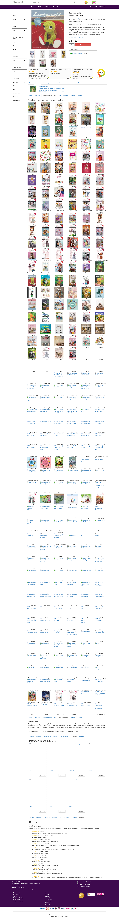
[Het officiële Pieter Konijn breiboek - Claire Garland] (45, 131)
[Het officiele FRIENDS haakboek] (59, 156)
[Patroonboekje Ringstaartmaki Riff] (86, 254)
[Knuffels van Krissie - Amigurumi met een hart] (32, 708)
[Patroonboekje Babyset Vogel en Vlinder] (32, 623)
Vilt (13, 42)
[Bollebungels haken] (86, 696)
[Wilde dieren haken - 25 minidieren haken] (86, 119)
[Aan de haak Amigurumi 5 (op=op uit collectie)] (100, 696)
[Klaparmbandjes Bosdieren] (72, 180)
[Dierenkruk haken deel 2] (86, 575)
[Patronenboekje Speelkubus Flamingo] (32, 684)
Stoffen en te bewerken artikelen (18, 38)
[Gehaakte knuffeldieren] (100, 304)
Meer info (37, 83)
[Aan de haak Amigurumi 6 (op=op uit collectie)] (59, 708)
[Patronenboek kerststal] (100, 538)
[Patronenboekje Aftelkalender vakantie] (45, 538)
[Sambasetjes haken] (72, 684)
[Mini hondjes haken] (86, 414)
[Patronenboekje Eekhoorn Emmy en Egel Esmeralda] (86, 389)
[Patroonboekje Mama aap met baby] (32, 242)
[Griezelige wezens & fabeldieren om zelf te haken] (100, 486)
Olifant (31, 806)
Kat (30, 770)
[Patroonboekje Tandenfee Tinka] (32, 599)
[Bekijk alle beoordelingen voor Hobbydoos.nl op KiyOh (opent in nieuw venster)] (87, 2)
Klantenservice (17, 893)
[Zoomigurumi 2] (32, 280)
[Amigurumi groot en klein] (45, 474)
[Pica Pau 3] (32, 341)
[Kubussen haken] (86, 672)
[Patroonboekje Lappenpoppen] (72, 341)
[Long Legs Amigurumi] (59, 635)
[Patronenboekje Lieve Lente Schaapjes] (59, 450)
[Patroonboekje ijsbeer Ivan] (45, 353)
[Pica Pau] (59, 292)
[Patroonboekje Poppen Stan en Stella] (100, 611)
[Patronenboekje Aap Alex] (32, 377)
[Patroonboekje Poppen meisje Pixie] (45, 599)
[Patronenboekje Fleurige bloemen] (59, 218)
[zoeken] (74, 2)
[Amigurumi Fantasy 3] (32, 180)
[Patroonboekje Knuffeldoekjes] (32, 266)
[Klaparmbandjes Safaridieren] (45, 192)
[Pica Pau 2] (59, 304)
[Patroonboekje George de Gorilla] (72, 402)
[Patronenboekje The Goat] (45, 402)
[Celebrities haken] (100, 524)
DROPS (47, 894)
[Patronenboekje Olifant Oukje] (100, 438)
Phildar (14, 85)
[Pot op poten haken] (72, 280)
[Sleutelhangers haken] (45, 672)
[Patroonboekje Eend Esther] (59, 389)
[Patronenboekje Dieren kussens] (32, 587)
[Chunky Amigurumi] (59, 107)
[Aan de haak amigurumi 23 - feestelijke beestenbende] (100, 708)
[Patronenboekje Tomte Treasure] (45, 511)
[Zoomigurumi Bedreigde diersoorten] (32, 353)
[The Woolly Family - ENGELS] (59, 317)
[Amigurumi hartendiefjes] (72, 292)
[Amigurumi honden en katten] (72, 365)
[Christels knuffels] (72, 474)
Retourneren (16, 894)
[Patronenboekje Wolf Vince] (72, 696)
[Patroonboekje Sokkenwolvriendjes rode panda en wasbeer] (72, 353)
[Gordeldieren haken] (32, 365)
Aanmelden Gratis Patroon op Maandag (22, 889)
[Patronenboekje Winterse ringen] (72, 377)
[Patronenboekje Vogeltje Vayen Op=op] (45, 168)
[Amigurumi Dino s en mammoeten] (100, 292)
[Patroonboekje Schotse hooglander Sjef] (100, 254)
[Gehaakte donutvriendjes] (100, 623)
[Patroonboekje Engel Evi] (59, 623)
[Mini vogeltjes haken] (45, 462)
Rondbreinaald (17, 899)
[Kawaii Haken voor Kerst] (45, 156)
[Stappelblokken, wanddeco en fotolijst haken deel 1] (45, 119)
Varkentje (71, 770)
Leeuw (90, 770)
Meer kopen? (78, 18)
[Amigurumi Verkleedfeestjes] (100, 168)
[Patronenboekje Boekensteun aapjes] (45, 377)
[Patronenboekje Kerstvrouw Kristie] (32, 550)
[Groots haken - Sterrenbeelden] (45, 696)
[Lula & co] (72, 611)
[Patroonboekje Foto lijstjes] (86, 341)
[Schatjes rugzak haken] (32, 168)
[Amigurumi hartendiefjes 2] (32, 329)
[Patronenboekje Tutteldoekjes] (59, 204)
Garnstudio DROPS (17, 67)
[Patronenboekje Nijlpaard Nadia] (86, 438)
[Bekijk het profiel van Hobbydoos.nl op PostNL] (91, 894)
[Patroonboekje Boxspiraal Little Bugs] (100, 450)
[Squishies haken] (86, 131)
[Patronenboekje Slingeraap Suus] (59, 242)
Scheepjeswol (16, 96)
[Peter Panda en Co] (32, 486)
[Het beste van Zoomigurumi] (100, 317)
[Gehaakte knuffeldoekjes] (45, 204)
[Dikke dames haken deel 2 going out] (100, 659)
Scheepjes (47, 904)
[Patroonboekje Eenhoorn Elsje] (72, 254)
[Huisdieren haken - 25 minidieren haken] (45, 341)
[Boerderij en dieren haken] (100, 119)
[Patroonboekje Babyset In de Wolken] (59, 647)
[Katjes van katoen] (45, 426)
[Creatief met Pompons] (72, 156)
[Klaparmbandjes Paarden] (32, 192)
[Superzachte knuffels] (45, 292)
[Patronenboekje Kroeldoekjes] (72, 204)
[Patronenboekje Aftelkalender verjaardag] (59, 538)
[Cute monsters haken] (59, 659)
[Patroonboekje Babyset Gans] (100, 389)
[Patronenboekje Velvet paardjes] (32, 450)
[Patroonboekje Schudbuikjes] (100, 230)
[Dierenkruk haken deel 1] (72, 575)
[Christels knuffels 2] (86, 474)
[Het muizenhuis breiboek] (59, 438)
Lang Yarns (15, 82)
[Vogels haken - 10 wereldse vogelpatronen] (59, 462)
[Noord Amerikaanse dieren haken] (32, 107)
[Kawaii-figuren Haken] (100, 144)
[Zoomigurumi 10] (32, 317)
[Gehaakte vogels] (59, 168)
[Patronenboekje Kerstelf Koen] (32, 575)
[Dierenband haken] (32, 131)
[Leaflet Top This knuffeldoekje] (59, 192)
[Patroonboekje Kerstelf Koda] (45, 575)
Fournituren (15, 23)
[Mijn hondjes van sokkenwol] (100, 402)
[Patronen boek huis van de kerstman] (45, 562)
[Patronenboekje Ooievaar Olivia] (59, 254)
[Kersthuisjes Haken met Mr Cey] (100, 550)
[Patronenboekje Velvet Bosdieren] (86, 317)
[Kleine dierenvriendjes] (86, 230)
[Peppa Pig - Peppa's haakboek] (86, 365)
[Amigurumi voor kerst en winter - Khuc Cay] (32, 156)
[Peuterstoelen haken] (100, 575)
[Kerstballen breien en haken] (32, 562)
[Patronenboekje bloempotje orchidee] (86, 218)
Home (32, 6)
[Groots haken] (86, 684)
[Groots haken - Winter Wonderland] (100, 684)
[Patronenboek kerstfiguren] (59, 550)
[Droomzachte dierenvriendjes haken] (59, 365)
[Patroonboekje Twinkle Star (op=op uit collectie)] (59, 696)
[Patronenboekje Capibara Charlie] (100, 462)
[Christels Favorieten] (100, 353)
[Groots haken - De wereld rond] (32, 696)
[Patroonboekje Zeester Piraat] (45, 524)
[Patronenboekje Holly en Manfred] (59, 599)
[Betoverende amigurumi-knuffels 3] (32, 611)
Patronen (47, 6)
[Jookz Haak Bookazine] (32, 304)
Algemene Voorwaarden (54, 914)
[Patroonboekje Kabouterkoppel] (59, 511)
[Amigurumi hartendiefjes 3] (59, 353)
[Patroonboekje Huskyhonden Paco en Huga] (72, 414)
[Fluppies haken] (45, 218)
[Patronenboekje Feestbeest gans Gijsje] (32, 402)
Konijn (51, 770)
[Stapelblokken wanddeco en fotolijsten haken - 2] (100, 218)
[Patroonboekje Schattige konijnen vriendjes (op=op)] (86, 426)
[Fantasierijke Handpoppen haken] (32, 635)
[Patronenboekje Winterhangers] (59, 230)
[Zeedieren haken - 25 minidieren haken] (86, 462)
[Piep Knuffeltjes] (86, 192)
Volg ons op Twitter (85, 884)
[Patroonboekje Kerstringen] (86, 550)
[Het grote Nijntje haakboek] (45, 144)
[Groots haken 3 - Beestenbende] (45, 635)
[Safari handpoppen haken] (100, 672)
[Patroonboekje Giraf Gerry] (59, 402)
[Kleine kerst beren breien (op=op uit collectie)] (59, 131)
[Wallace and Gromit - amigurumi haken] (72, 647)
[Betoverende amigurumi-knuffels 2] (100, 599)
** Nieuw (15, 12)
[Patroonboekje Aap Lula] (45, 242)
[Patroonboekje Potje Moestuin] (100, 242)
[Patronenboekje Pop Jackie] (72, 599)
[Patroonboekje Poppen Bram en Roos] (59, 611)
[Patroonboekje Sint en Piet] (32, 672)
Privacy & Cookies (66, 914)
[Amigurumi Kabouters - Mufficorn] (32, 511)
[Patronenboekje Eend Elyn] (72, 389)
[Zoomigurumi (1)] (100, 266)
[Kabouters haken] (86, 499)
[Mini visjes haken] (32, 462)
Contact (15, 896)
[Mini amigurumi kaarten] (32, 659)
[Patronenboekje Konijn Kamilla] (32, 438)
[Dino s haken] (100, 131)
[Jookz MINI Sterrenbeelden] (86, 511)
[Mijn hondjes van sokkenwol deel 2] (32, 414)
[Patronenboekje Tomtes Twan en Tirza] (100, 499)
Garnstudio (48, 898)
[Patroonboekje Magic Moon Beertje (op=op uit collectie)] (59, 377)
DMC (14, 60)
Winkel (39, 6)
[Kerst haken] (72, 538)
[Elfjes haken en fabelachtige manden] (72, 499)
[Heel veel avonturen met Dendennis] (72, 144)
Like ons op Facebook (85, 882)
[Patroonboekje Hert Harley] (86, 402)
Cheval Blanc (16, 56)
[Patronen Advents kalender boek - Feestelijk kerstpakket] (45, 550)
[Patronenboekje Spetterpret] (59, 486)
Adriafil (14, 49)
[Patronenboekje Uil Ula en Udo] (72, 266)
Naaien (14, 34)
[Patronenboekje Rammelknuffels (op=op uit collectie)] (72, 192)
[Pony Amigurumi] (45, 708)
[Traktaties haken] (86, 635)
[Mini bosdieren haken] (100, 377)
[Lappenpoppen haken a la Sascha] (45, 304)
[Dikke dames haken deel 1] (86, 659)
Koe (51, 806)
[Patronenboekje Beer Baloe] (32, 218)
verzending (77, 53)
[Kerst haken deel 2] (86, 538)
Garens (14, 45)
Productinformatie (63, 83)
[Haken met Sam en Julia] (32, 144)
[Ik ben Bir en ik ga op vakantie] (86, 280)
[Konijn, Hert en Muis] (45, 365)
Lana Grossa (16, 78)
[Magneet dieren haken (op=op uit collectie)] (45, 317)
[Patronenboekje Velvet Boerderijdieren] (86, 353)
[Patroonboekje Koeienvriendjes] (72, 426)
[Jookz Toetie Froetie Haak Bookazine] (72, 168)
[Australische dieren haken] (72, 119)
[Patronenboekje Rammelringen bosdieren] (100, 192)
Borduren (15, 15)
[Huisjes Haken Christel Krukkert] (32, 538)
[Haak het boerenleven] (59, 119)
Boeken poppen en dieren (49, 83)
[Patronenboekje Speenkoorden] (86, 204)
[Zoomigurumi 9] (86, 292)
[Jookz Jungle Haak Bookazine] (32, 426)
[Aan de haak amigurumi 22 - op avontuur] (86, 708)
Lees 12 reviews (79, 15)
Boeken (55, 6)
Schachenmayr (16, 93)
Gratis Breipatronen (18, 901)
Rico (14, 89)
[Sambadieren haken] (59, 684)
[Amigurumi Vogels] (45, 107)
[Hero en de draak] (45, 499)
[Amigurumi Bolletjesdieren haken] (100, 365)
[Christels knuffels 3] (100, 474)
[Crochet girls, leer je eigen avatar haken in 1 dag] (86, 107)
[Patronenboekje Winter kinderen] (86, 156)
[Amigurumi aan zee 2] (86, 647)
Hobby (14, 30)
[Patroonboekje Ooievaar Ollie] (45, 254)
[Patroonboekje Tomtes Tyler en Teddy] (86, 486)
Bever (70, 806)
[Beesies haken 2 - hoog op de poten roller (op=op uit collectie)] (100, 329)
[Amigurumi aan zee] (86, 611)
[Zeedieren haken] (72, 462)
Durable (15, 64)
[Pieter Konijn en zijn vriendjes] (72, 131)
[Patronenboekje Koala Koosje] (59, 426)
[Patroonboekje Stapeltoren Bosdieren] (86, 623)
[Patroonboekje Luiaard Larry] (32, 254)
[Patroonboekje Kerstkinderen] (45, 647)
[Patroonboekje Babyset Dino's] (45, 389)
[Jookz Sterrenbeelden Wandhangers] (100, 511)
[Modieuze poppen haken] (100, 156)
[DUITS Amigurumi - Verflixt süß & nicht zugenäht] (72, 107)
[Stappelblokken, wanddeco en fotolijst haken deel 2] (32, 119)
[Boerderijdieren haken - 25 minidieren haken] (59, 341)
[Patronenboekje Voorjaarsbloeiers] (72, 218)
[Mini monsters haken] (59, 587)
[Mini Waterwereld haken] (45, 587)
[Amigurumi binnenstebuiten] (100, 647)
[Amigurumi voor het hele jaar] (72, 659)
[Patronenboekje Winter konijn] (100, 426)
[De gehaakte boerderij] (45, 329)
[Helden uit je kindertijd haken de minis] (32, 524)
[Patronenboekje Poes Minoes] (72, 587)
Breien (14, 19)
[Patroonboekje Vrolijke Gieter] (86, 524)
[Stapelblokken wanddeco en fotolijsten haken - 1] (32, 230)
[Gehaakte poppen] (45, 611)
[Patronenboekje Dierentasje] (72, 450)
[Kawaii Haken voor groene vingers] (100, 107)
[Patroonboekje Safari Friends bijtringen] (72, 230)
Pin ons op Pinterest (85, 886)
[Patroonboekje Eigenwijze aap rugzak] (45, 450)
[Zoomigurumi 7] (100, 280)
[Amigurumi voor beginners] (100, 341)
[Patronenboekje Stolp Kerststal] (59, 562)
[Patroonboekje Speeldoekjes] (72, 329)
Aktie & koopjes (16, 100)
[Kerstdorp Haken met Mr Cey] (86, 562)
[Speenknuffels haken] (100, 204)
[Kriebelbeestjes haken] (59, 474)
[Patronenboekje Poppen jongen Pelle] (86, 587)
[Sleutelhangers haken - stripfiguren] (59, 672)
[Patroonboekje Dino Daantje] (32, 499)
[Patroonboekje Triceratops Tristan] (72, 486)
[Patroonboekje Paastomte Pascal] (72, 524)
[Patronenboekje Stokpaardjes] (45, 486)
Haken (14, 26)
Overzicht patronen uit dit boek (76, 37)
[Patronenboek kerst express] (72, 562)
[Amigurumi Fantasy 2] (86, 168)
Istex (14, 71)
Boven (30, 83)
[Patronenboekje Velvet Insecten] (100, 414)
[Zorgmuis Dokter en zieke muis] (45, 438)
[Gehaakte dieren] (59, 329)
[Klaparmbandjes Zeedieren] (86, 180)
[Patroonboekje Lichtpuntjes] (72, 550)
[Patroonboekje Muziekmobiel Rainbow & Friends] (72, 635)
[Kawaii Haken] (86, 144)
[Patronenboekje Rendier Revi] (59, 575)
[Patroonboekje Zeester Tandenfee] (59, 524)
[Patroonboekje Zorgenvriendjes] (86, 242)
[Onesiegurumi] (72, 317)
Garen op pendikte (100, 6)
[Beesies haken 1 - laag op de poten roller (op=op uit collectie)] (86, 329)
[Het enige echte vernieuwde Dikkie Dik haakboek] (32, 389)
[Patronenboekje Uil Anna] (86, 450)
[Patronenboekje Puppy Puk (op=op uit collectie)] (59, 414)
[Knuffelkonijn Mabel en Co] (86, 304)
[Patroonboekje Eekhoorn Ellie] (72, 242)
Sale (90, 6)
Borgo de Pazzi (16, 53)
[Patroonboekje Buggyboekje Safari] (45, 230)
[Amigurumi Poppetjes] (59, 180)
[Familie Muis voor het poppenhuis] (72, 438)
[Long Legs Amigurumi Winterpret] (45, 659)
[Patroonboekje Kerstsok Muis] (32, 647)
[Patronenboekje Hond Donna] (45, 414)
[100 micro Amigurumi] (45, 180)
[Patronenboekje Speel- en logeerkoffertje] (100, 587)
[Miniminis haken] (72, 304)
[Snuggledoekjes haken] (45, 266)
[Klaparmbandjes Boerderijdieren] (100, 180)
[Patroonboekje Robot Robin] (72, 623)
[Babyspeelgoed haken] (72, 672)
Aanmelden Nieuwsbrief (18, 887)
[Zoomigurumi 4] (59, 280)
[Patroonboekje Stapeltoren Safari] (45, 623)
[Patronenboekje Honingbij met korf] (86, 377)
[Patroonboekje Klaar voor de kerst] (100, 635)
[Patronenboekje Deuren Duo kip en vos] (32, 474)
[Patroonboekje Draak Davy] (59, 499)
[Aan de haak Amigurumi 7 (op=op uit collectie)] (72, 708)
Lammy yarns (16, 75)
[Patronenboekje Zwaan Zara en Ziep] (86, 266)
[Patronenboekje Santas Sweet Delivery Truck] (100, 562)
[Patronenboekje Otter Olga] (59, 266)
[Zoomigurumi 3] (45, 280)
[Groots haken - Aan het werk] (86, 599)
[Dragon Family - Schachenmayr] (59, 144)
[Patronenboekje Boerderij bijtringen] (32, 204)
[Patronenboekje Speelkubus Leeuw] (45, 684)
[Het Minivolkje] (72, 511)
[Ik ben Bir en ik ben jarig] (32, 292)
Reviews (80, 83)
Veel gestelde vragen (18, 898)
